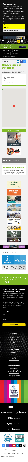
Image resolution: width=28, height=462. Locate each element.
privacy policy (20, 453)
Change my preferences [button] (11, 30)
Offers (14, 357)
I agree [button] (6, 25)
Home (4, 50)
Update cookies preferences (7, 456)
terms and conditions (10, 453)
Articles (14, 355)
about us (14, 336)
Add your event (14, 368)
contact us (14, 341)
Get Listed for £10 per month (14, 371)
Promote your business (14, 375)
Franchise (14, 377)
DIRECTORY (16, 50)
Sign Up (14, 358)
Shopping (9, 50)
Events (14, 354)
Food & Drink (6, 53)
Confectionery (15, 53)
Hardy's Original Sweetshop (10, 56)
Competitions (14, 352)
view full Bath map (14, 130)
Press (14, 342)
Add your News (14, 370)
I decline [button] (6, 27)
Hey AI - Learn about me (14, 337)
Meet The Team (14, 339)
